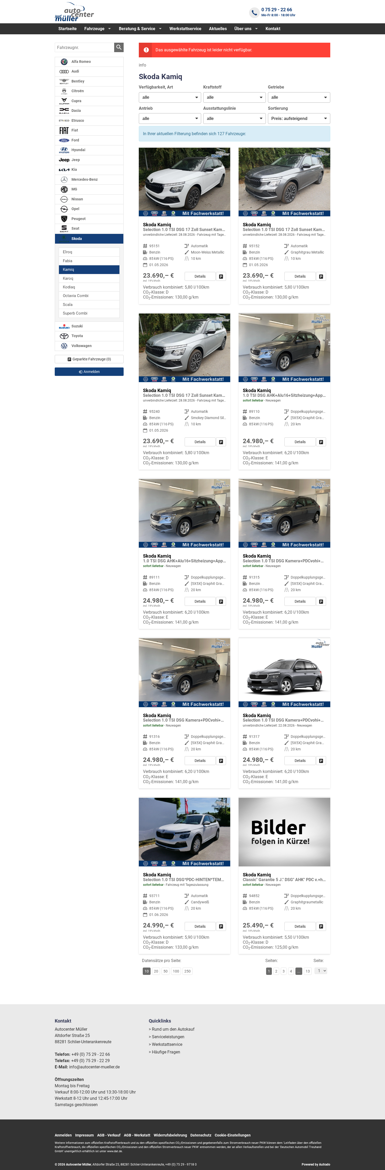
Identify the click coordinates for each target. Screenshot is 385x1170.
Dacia (76, 110)
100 (176, 971)
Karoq (68, 278)
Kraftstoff (212, 87)
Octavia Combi (76, 295)
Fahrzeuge (94, 28)
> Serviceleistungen (166, 1036)
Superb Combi (75, 313)
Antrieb (146, 108)
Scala (68, 304)
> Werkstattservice (165, 1044)
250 (187, 971)
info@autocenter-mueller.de (94, 1066)
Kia (74, 169)
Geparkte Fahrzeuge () (92, 359)
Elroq (67, 252)
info (142, 65)
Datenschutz (200, 1135)
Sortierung (278, 108)
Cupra (76, 101)
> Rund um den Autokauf (172, 1029)
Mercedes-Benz (84, 179)
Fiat (74, 130)
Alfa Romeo (81, 61)
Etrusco (77, 120)
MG (74, 189)
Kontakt (273, 28)
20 (156, 971)
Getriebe (276, 87)
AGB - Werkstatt (137, 1135)
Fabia (67, 261)
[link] (221, 276)
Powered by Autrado (316, 1164)
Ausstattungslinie (219, 108)
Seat (75, 228)
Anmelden (63, 1135)
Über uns (242, 28)
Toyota (77, 336)
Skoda (76, 238)
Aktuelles (218, 28)
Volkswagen (81, 346)
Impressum (84, 1135)
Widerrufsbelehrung (170, 1135)
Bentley (77, 81)
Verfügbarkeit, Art (156, 87)
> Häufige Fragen (164, 1052)
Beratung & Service (137, 28)
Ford (75, 140)
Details (200, 276)
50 (165, 971)
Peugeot (78, 219)
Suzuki (77, 326)
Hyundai (78, 150)
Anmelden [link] (92, 372)
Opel (75, 209)
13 (308, 971)
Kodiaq (69, 287)
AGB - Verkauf (108, 1135)
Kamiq (68, 269)
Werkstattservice (185, 28)
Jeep (75, 160)
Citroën (77, 91)
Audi (75, 71)
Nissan (77, 199)
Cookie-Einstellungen (233, 1135)
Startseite (67, 28)
